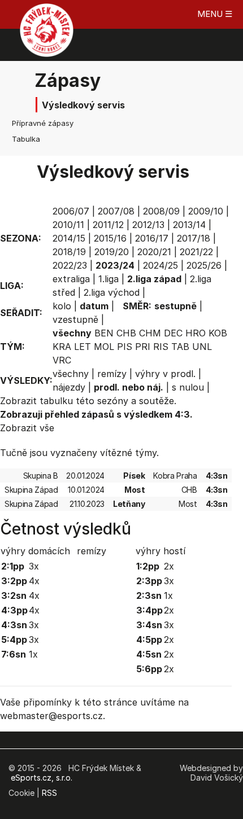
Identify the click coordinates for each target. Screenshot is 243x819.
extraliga (71, 278)
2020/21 (154, 251)
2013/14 (189, 224)
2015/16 (110, 238)
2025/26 (204, 265)
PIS (124, 346)
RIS (160, 346)
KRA (62, 346)
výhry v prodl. (165, 373)
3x (34, 566)
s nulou (188, 387)
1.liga (108, 278)
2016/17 (151, 238)
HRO (195, 333)
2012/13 (148, 224)
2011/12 (108, 224)
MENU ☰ (214, 13)
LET (82, 346)
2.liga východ (112, 292)
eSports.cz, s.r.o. (41, 777)
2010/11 (68, 224)
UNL (202, 346)
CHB (126, 333)
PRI (142, 346)
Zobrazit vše (27, 427)
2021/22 (196, 251)
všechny (71, 373)
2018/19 (69, 251)
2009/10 (205, 211)
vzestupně (75, 319)
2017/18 (193, 238)
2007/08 (116, 211)
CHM (150, 333)
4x (34, 580)
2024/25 (160, 265)
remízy (112, 373)
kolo (62, 306)
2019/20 (111, 251)
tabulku (56, 400)
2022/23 (70, 265)
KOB (218, 333)
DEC (173, 333)
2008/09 (161, 211)
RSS (49, 793)
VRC (62, 360)
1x (33, 654)
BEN (104, 333)
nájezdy (69, 387)
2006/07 (71, 211)
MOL (104, 346)
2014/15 (69, 238)
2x (169, 566)
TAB (180, 346)
